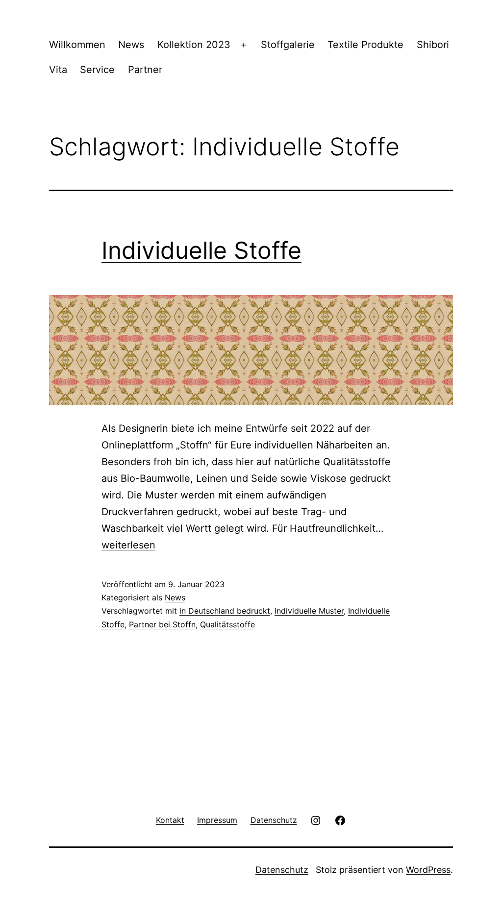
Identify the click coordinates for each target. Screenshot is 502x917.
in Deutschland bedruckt (224, 611)
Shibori (433, 44)
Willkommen (77, 44)
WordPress (428, 870)
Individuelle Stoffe (201, 250)
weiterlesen (128, 545)
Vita (58, 69)
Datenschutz (281, 870)
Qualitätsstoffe (227, 624)
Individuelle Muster (309, 611)
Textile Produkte (365, 44)
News (131, 44)
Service (97, 69)
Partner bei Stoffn (162, 624)
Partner (145, 69)
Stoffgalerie (288, 44)
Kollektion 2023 (193, 44)
